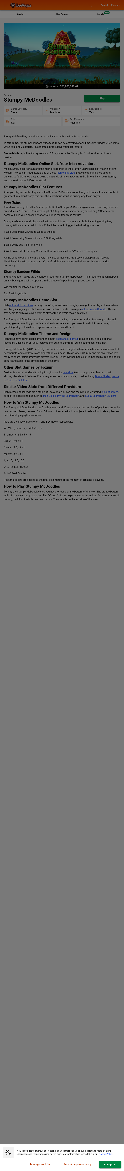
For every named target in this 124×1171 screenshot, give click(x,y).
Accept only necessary (77, 1164)
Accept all (110, 1164)
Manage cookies (40, 1164)
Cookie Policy (105, 1154)
